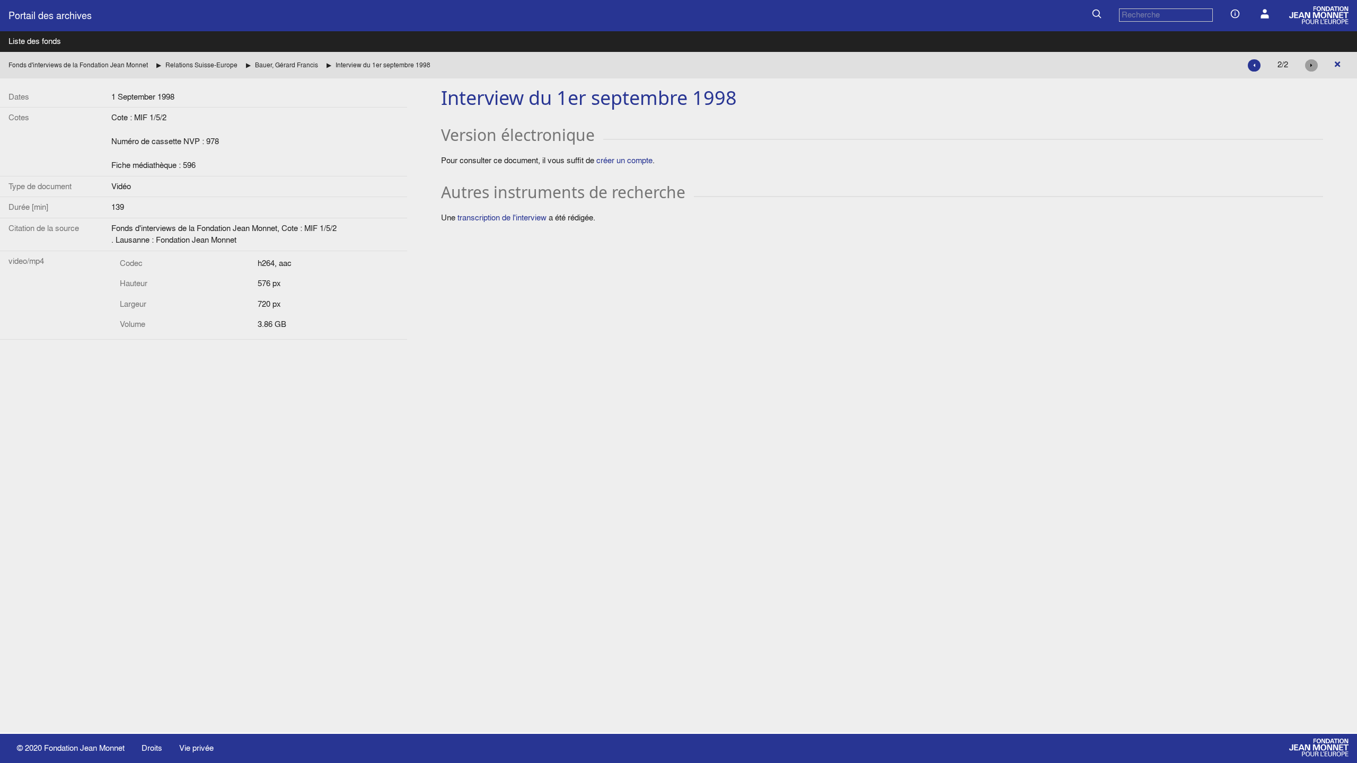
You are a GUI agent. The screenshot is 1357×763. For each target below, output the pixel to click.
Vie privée (196, 747)
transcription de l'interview (502, 217)
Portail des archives (50, 15)
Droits (152, 747)
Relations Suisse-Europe (201, 64)
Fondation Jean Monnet (84, 747)
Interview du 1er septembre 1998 (383, 64)
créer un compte (624, 160)
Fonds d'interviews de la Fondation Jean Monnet (78, 64)
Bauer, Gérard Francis (286, 64)
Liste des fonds (34, 41)
